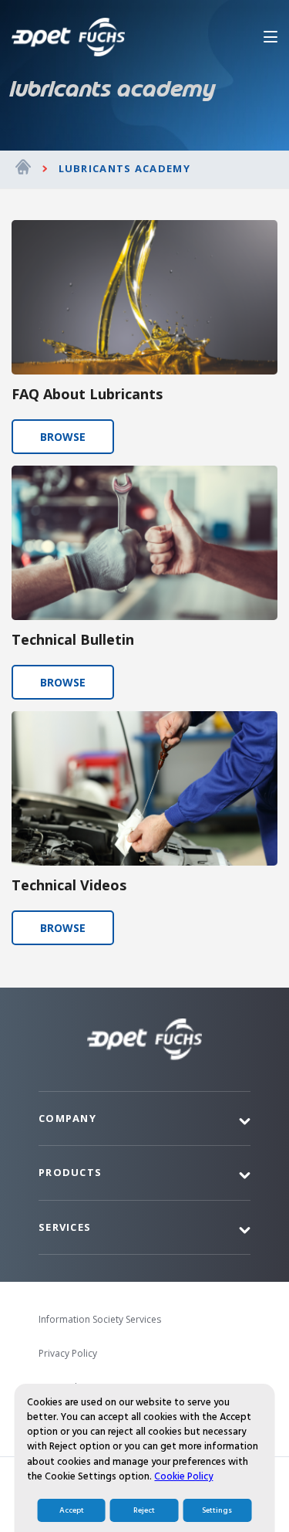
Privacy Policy (68, 1353)
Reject (144, 1510)
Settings (217, 1510)
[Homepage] (23, 169)
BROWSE (63, 436)
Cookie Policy (183, 1476)
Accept (71, 1510)
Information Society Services (100, 1319)
